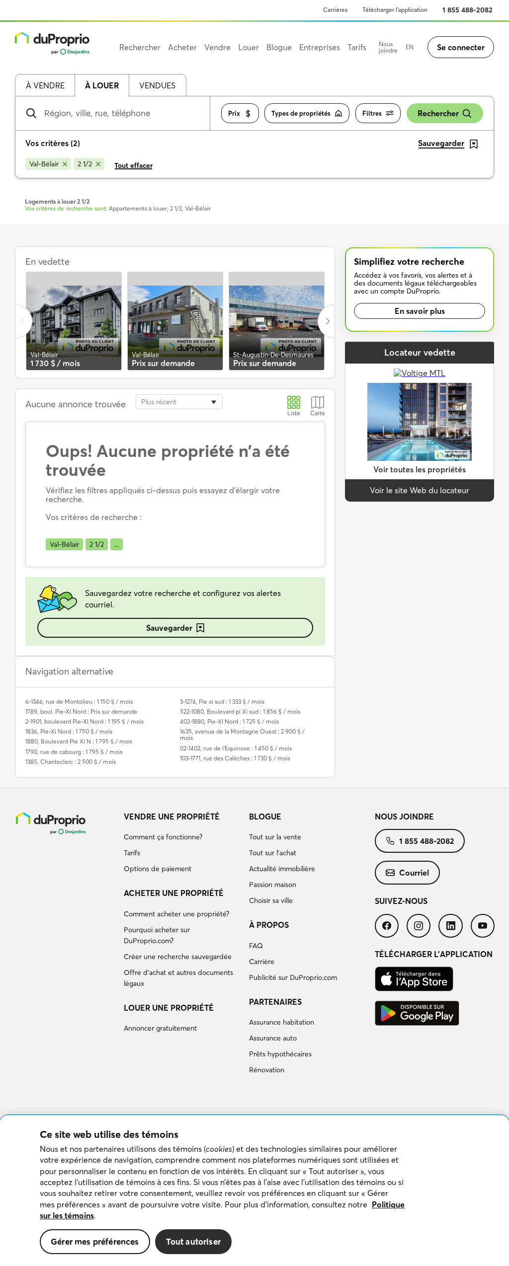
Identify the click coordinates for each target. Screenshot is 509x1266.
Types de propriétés (301, 113)
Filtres (372, 113)
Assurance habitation (281, 1022)
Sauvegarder (169, 628)
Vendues (157, 85)
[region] (254, 1191)
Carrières (335, 9)
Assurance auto (273, 1038)
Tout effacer (133, 165)
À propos (269, 925)
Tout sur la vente (275, 836)
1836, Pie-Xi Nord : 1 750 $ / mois (68, 731)
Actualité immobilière (282, 868)
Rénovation (266, 1069)
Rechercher (438, 113)
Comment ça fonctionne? (163, 836)
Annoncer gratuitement (160, 1028)
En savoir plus (420, 311)
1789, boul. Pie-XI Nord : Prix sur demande (81, 711)
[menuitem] (183, 844)
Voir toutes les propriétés (419, 469)
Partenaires (275, 1001)
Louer (248, 47)
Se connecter (461, 47)
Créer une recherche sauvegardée (178, 956)
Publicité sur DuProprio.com (293, 977)
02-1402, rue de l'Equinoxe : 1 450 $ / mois (236, 748)
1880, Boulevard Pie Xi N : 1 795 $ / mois (78, 741)
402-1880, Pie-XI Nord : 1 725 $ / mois (229, 721)
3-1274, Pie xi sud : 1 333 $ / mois (222, 701)
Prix (234, 113)
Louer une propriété (169, 1008)
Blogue (265, 816)
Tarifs (132, 852)
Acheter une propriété (174, 893)
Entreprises (319, 47)
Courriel (414, 873)
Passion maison (272, 884)
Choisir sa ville (271, 900)
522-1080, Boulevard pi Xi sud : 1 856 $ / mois (240, 711)
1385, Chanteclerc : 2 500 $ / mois (70, 761)
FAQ (256, 945)
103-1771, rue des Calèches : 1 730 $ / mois (235, 758)
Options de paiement (157, 868)
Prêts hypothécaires (280, 1053)
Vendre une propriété (172, 816)
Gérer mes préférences (95, 1241)
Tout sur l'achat (272, 852)
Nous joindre (388, 47)
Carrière (261, 961)
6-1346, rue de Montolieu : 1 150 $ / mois (79, 701)
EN (410, 47)
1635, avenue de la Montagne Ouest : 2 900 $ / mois (242, 735)
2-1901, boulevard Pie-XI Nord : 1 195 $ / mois (84, 721)
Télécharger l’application (394, 9)
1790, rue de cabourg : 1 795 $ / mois (73, 751)
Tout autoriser (193, 1241)
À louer (102, 85)
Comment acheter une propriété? (176, 913)
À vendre (45, 85)
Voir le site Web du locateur (419, 490)
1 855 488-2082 (467, 9)
